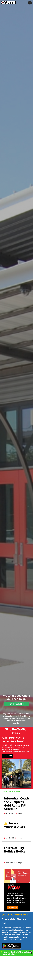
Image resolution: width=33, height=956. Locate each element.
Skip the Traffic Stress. (15, 731)
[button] (30, 953)
